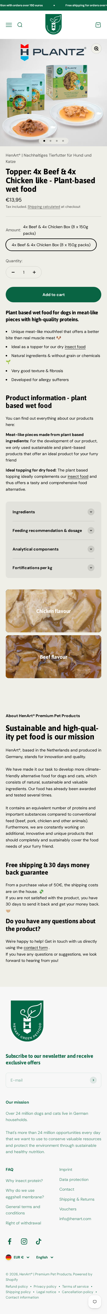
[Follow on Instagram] (24, 1241)
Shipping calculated (44, 206)
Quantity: (14, 260)
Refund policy (17, 1286)
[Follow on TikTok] (39, 1241)
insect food (75, 346)
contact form (36, 947)
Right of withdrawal (23, 1223)
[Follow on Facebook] (9, 1241)
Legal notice (46, 1292)
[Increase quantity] (34, 272)
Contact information (22, 1297)
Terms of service (75, 1286)
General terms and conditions (23, 1210)
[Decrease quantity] (13, 272)
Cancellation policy (77, 1292)
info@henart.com (75, 1218)
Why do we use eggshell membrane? (25, 1193)
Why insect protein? (24, 1180)
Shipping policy (18, 1292)
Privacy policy (45, 1286)
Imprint (65, 1169)
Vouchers (67, 1209)
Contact (66, 1189)
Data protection (73, 1179)
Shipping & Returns (76, 1199)
